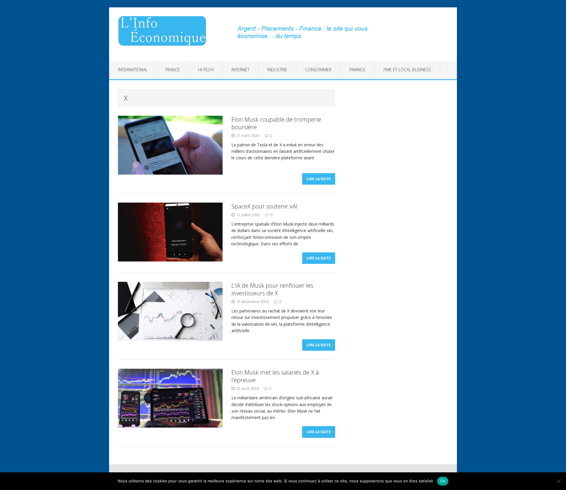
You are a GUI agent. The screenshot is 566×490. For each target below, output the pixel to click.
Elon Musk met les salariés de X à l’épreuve (275, 376)
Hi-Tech (205, 69)
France (172, 69)
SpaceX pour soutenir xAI (264, 206)
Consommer (318, 69)
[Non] (559, 481)
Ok (442, 481)
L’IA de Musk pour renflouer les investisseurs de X (272, 289)
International (132, 69)
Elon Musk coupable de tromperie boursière (276, 123)
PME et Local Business (407, 69)
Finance (357, 69)
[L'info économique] (164, 30)
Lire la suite (319, 178)
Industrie (277, 69)
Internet (240, 69)
